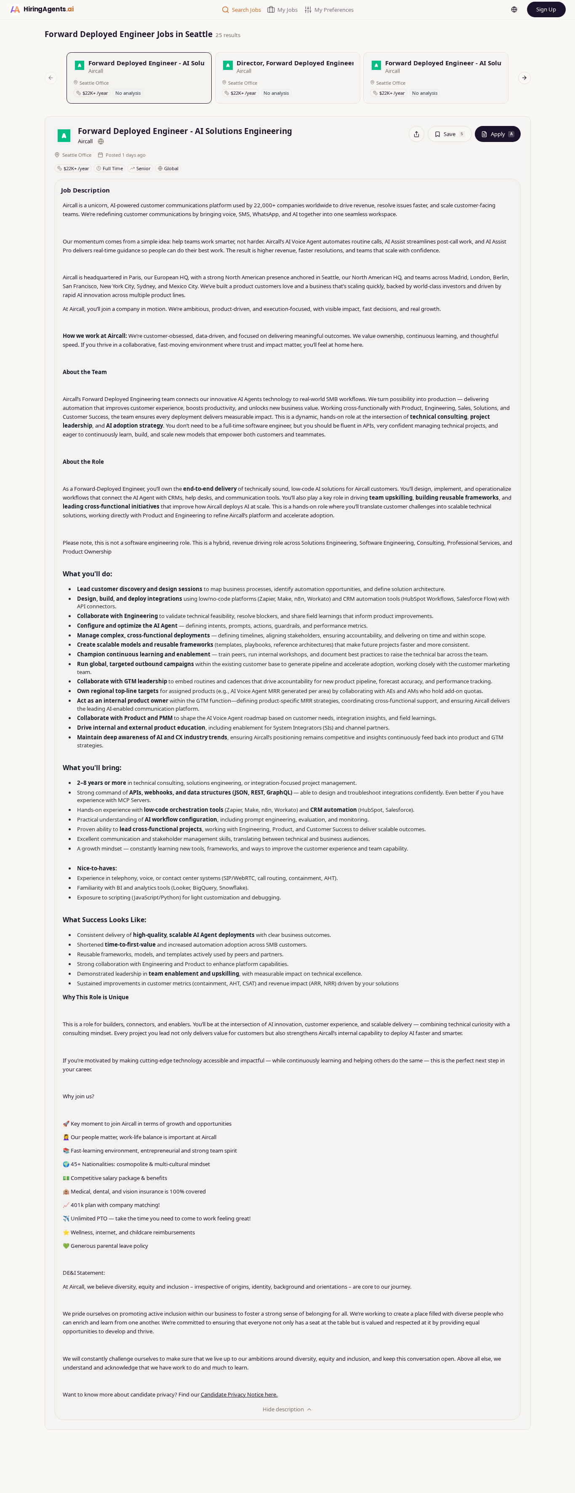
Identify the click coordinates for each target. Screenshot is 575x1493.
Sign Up (546, 9)
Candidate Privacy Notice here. (239, 1394)
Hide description (283, 1409)
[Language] (514, 9)
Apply (502, 134)
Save (453, 134)
